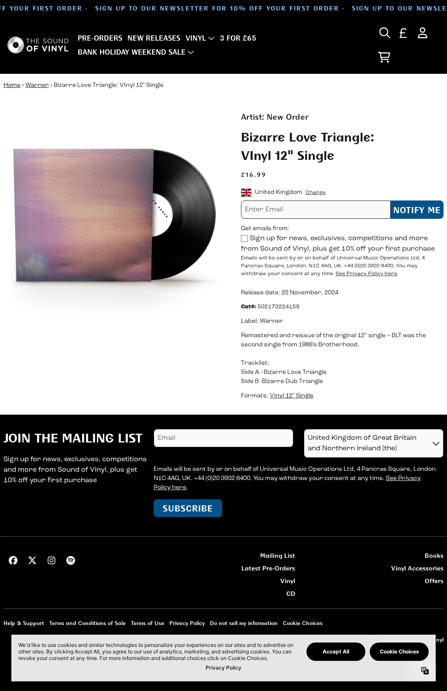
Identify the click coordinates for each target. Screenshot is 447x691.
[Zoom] (113, 221)
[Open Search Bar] (384, 33)
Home (12, 85)
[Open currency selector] (403, 32)
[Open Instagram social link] (51, 560)
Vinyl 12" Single (291, 396)
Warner (37, 85)
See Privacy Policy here (366, 273)
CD (290, 593)
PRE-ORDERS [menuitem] (100, 38)
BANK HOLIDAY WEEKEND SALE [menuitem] (132, 52)
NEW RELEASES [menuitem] (153, 38)
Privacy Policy (187, 623)
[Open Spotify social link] (70, 560)
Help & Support (23, 623)
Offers (434, 580)
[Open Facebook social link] (13, 560)
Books (434, 555)
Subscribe (188, 508)
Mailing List (277, 555)
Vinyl (287, 580)
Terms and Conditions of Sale (87, 623)
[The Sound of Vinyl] (37, 45)
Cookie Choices (303, 623)
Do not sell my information (244, 623)
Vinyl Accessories (417, 568)
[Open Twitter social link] (32, 560)
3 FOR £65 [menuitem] (238, 38)
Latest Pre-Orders (268, 568)
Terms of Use (147, 623)
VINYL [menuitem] (196, 38)
